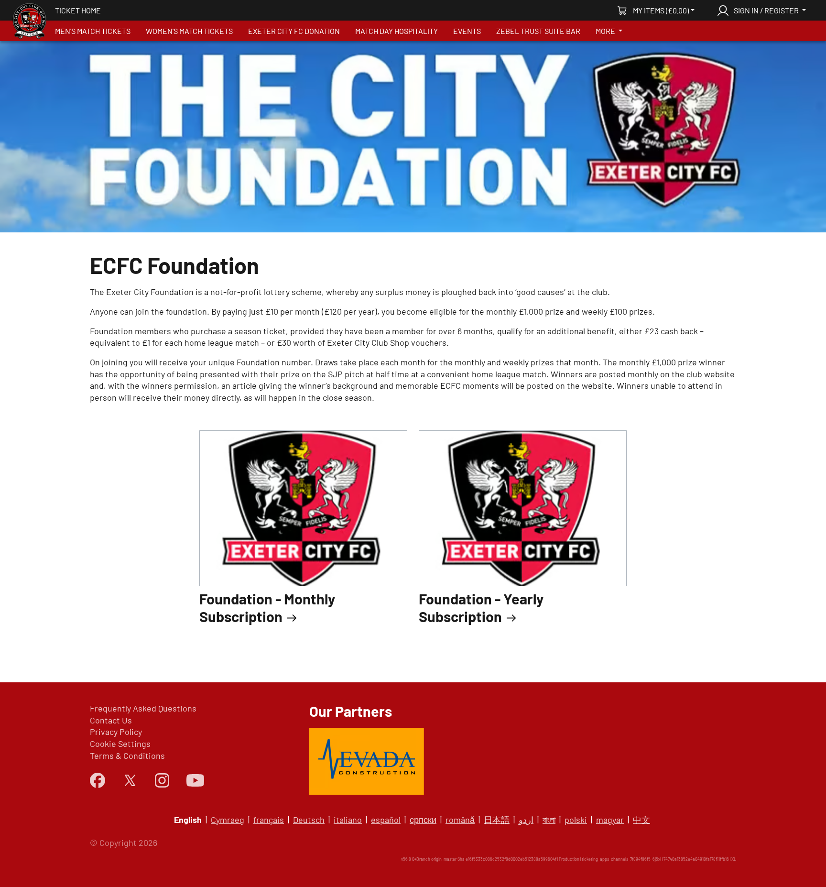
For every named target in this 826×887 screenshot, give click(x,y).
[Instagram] (162, 780)
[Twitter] (130, 780)
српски (423, 819)
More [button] (606, 30)
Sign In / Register (766, 10)
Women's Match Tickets (189, 30)
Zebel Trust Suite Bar (538, 30)
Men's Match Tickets (92, 30)
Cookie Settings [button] (120, 743)
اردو (526, 819)
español (386, 819)
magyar (610, 819)
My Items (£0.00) (661, 10)
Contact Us (111, 720)
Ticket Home (78, 10)
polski (576, 819)
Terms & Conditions (127, 755)
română (460, 819)
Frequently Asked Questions (143, 708)
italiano (348, 819)
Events (467, 30)
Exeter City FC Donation (294, 30)
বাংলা (549, 819)
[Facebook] (97, 780)
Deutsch (309, 819)
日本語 (497, 819)
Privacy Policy (116, 731)
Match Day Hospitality (396, 30)
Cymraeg (227, 819)
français (268, 819)
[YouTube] (195, 780)
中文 (641, 819)
